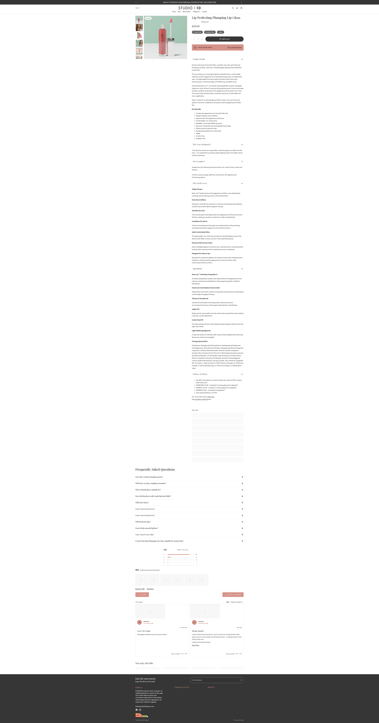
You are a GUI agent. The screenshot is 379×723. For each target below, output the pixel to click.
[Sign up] (241, 680)
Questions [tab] (150, 589)
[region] (172, 580)
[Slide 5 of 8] (139, 51)
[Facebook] (136, 710)
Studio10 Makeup (144, 720)
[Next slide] (241, 2)
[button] (141, 580)
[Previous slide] (136, 2)
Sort (228, 602)
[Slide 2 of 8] (139, 27)
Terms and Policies (239, 720)
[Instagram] (140, 710)
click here (210, 397)
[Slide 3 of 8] (139, 35)
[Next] (241, 630)
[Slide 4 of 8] (139, 43)
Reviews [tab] (139, 589)
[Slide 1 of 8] (139, 19)
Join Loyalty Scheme (234, 47)
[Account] (237, 8)
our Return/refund (201, 399)
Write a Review (235, 595)
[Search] (233, 8)
